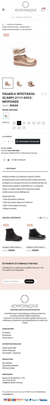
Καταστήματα (7, 338)
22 (24, 123)
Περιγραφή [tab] (11, 168)
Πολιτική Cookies (8, 368)
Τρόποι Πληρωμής (8, 350)
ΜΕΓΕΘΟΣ (5, 122)
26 (43, 123)
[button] (38, 217)
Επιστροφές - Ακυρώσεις (11, 353)
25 (39, 123)
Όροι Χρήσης (7, 363)
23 (29, 123)
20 (14, 123)
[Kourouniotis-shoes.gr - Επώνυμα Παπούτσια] (25, 6)
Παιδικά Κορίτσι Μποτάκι (29, 153)
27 (14, 128)
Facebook (4, 160)
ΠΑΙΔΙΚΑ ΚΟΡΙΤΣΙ (14, 153)
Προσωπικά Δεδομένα (10, 365)
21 (19, 123)
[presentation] (3, 54)
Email (8, 160)
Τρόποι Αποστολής (9, 348)
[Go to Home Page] (3, 24)
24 (34, 123)
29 (24, 128)
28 (19, 128)
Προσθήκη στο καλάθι (29, 141)
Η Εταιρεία (6, 333)
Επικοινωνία (6, 335)
